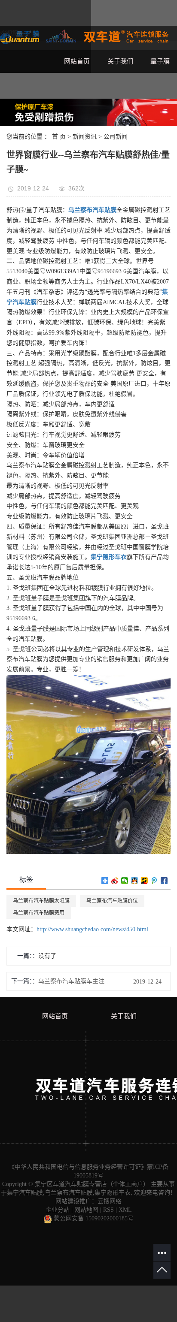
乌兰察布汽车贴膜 (69, 1192)
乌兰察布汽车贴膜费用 (38, 913)
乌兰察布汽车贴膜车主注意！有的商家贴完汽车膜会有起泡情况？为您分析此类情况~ (77, 981)
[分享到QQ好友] (134, 880)
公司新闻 (116, 136)
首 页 (59, 136)
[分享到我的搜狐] (144, 880)
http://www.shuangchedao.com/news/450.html (92, 929)
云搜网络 (110, 1201)
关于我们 (120, 61)
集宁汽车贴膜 (25, 1192)
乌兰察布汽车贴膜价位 (112, 901)
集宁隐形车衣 (113, 1192)
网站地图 (86, 1210)
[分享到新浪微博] (115, 880)
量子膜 (160, 61)
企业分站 (58, 1210)
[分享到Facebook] (164, 880)
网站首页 (77, 61)
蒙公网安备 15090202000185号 (93, 1218)
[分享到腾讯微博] (154, 880)
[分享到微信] (124, 880)
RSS (108, 1210)
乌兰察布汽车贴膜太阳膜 (41, 901)
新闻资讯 (85, 136)
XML (125, 1210)
